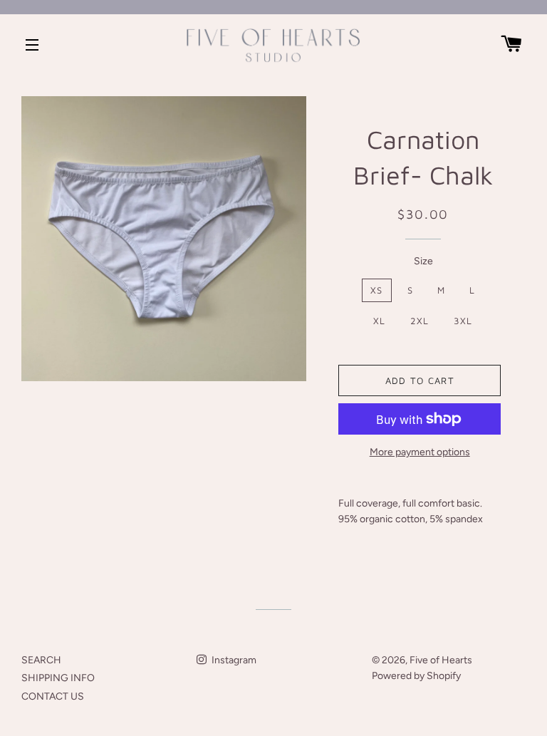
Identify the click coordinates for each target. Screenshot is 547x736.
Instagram (232, 660)
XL (379, 320)
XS (376, 290)
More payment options (420, 452)
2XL (419, 320)
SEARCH (41, 660)
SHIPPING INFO (58, 678)
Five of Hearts (441, 660)
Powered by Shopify (416, 676)
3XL (463, 320)
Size (423, 261)
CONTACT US (52, 696)
